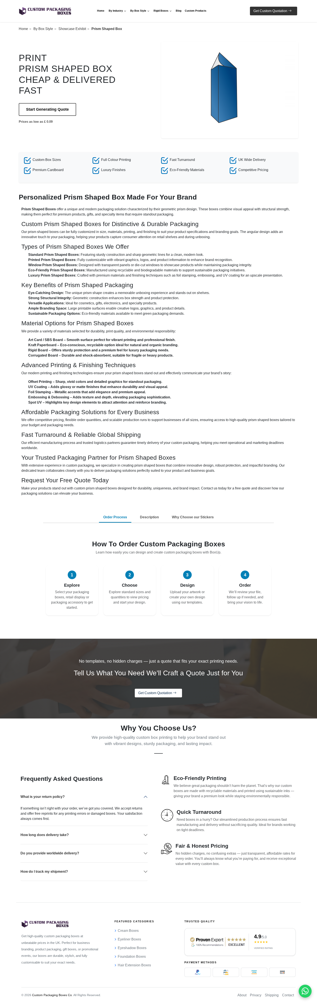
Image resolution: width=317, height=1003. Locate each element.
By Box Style (43, 29)
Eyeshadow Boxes (132, 948)
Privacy (255, 995)
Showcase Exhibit (72, 29)
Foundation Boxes (132, 956)
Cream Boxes (128, 930)
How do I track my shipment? (44, 871)
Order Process (115, 517)
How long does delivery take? (44, 835)
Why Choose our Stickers (193, 517)
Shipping (272, 995)
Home (23, 29)
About (241, 995)
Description (149, 517)
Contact (288, 995)
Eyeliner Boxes (129, 939)
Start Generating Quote (47, 109)
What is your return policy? (42, 797)
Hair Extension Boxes (134, 965)
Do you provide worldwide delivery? (49, 853)
